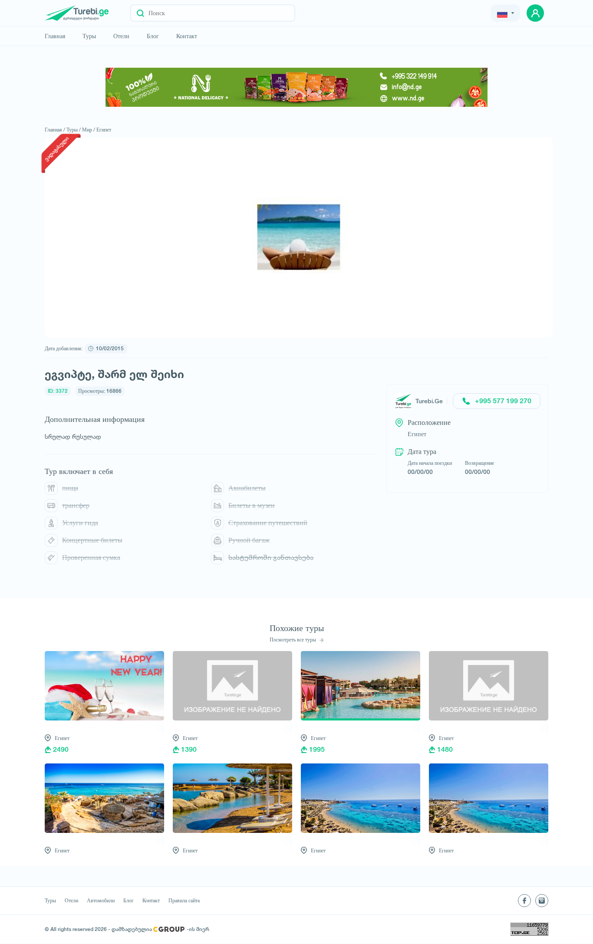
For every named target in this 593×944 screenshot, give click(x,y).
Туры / (73, 129)
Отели (121, 36)
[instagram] (541, 900)
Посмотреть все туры (293, 639)
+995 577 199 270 (503, 401)
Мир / (88, 129)
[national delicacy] (296, 87)
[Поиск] (140, 13)
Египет (103, 129)
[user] (535, 13)
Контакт (186, 36)
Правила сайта (184, 901)
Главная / (55, 129)
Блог (153, 36)
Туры (89, 36)
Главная (55, 36)
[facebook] (524, 900)
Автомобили (101, 901)
